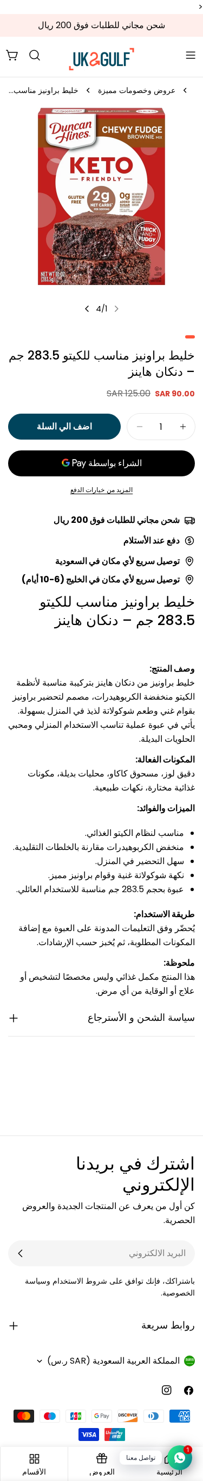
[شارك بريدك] (20, 1253)
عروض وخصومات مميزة (136, 90)
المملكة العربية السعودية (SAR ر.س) (113, 1360)
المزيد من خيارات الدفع (101, 489)
